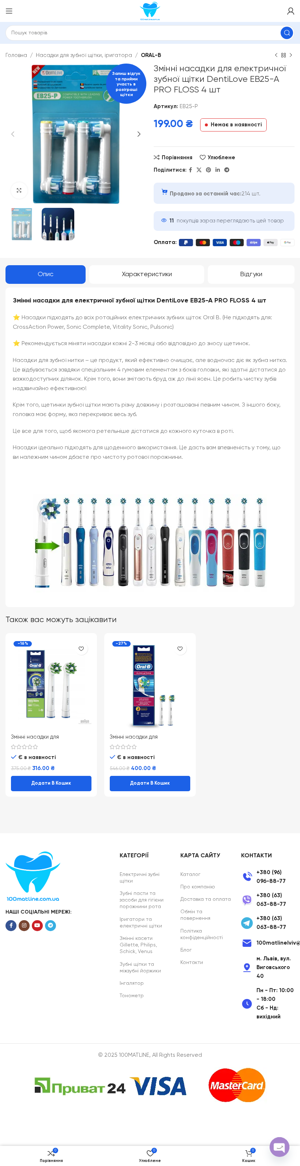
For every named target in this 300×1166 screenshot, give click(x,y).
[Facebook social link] (190, 170)
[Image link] (32, 876)
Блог (186, 950)
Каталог (190, 874)
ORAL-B (151, 55)
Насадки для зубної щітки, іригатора (84, 55)
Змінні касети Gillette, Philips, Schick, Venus (138, 945)
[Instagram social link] (24, 925)
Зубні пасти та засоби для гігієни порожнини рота (142, 900)
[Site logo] (150, 11)
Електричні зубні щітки (140, 878)
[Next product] (291, 55)
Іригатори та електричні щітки (141, 923)
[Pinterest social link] (208, 170)
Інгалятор (132, 983)
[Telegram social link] (227, 170)
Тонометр (132, 995)
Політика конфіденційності (201, 934)
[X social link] (199, 170)
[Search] (287, 33)
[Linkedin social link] (217, 170)
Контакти (191, 962)
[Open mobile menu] (9, 11)
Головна (16, 55)
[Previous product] (276, 55)
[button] (51, 783)
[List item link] (268, 877)
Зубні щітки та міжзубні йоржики (140, 967)
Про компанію (197, 886)
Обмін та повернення (195, 915)
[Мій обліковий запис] (291, 11)
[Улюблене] (81, 648)
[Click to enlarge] (19, 190)
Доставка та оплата (205, 899)
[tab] (45, 274)
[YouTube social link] (37, 925)
